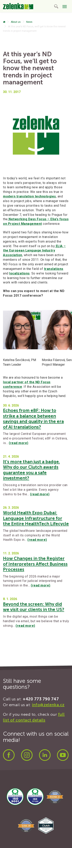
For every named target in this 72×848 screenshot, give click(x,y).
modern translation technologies (29, 196)
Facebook (9, 755)
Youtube (63, 755)
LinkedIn (45, 755)
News (29, 22)
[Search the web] (56, 7)
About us (16, 22)
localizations (19, 273)
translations (53, 269)
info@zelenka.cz (48, 704)
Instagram (27, 755)
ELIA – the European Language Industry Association (34, 250)
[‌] (4, 22)
